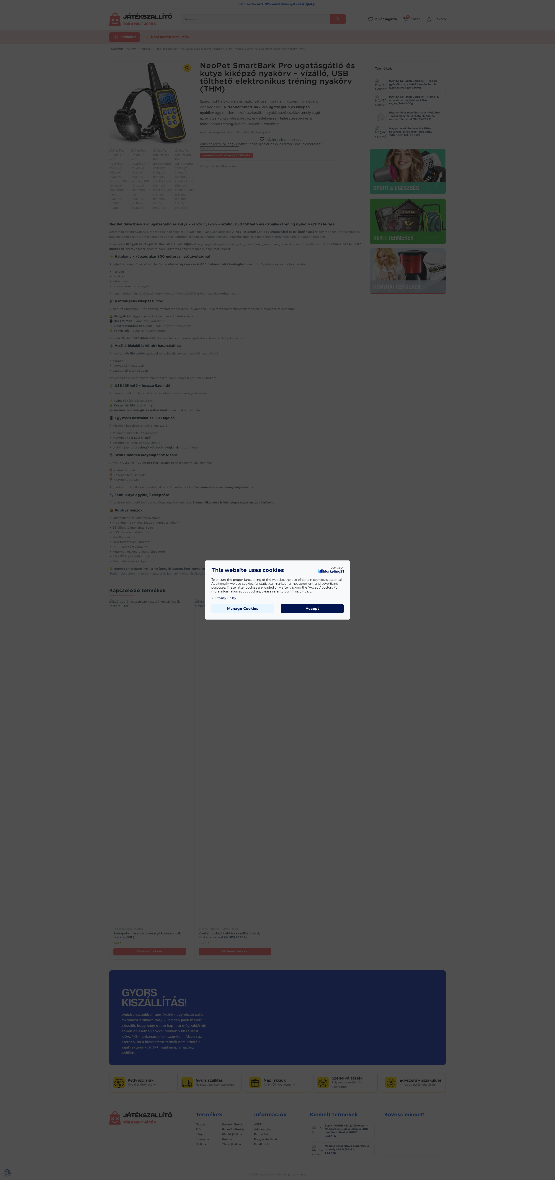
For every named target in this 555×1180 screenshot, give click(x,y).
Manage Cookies (242, 609)
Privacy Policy (225, 598)
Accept (312, 609)
